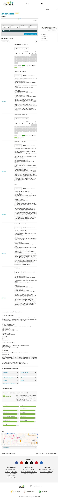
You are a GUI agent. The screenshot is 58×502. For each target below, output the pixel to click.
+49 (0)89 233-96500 (29, 469)
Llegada (3, 25)
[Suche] (51, 3)
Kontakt (14, 473)
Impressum (14, 471)
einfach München (8, 3)
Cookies (7, 471)
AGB (6, 469)
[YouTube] (21, 462)
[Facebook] (16, 462)
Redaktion (8, 473)
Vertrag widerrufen (29, 473)
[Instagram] (26, 462)
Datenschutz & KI (13, 469)
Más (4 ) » (4, 253)
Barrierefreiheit (11, 475)
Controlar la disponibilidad (30, 34)
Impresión (42, 453)
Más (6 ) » (4, 101)
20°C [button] (27, 3)
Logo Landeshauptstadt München (36, 486)
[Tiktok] (31, 462)
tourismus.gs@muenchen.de (29, 471)
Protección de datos (49, 453)
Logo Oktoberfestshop (15, 491)
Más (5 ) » (4, 171)
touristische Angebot (46, 471)
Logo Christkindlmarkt (29, 491)
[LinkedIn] (41, 462)
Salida (12, 25)
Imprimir (55, 453)
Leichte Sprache (11, 478)
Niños (30, 25)
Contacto (37, 453)
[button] (54, 3)
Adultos (22, 25)
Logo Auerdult (43, 491)
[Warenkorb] (48, 3)
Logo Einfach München (22, 486)
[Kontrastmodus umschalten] (42, 3)
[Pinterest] (36, 462)
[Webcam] (32, 3)
